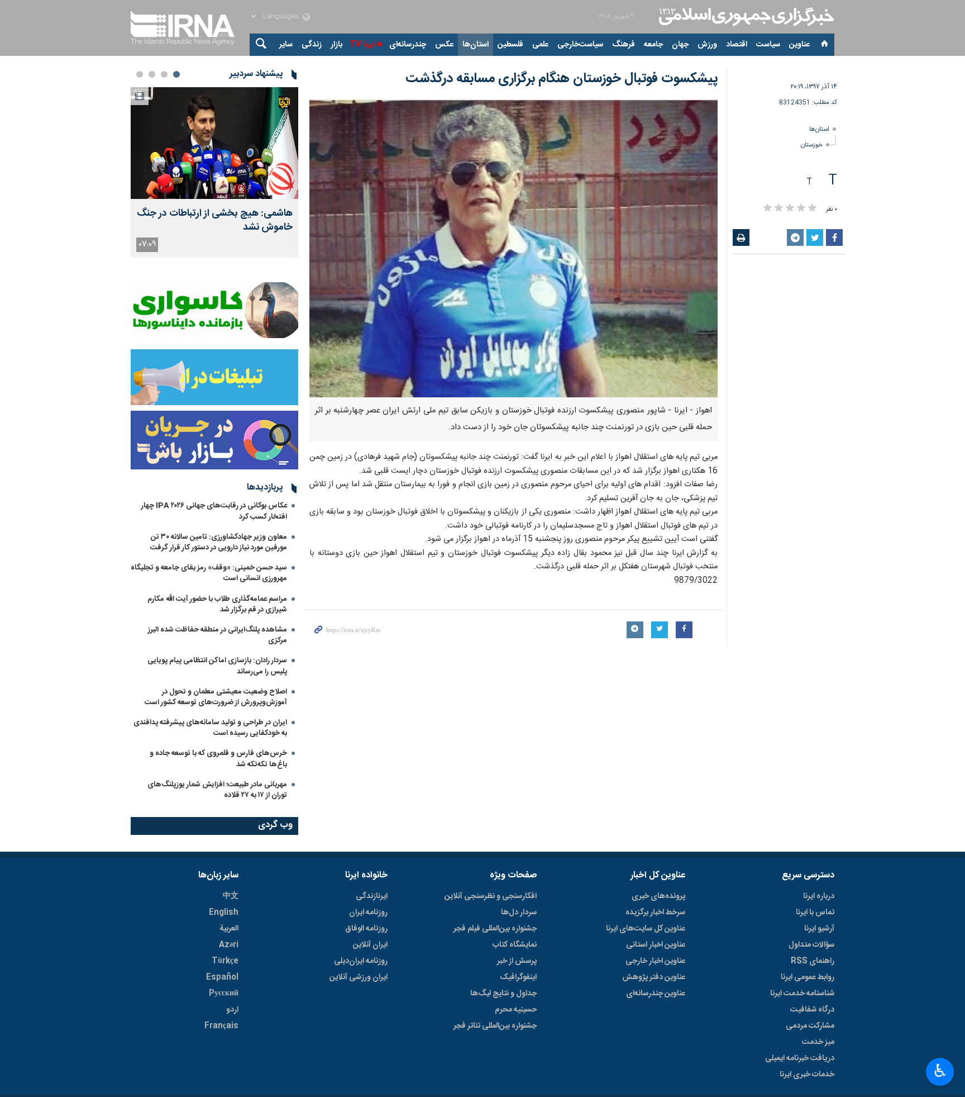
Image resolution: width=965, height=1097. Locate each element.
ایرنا (745, 17)
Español (222, 977)
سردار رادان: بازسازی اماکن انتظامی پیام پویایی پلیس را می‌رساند (217, 665)
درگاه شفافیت (812, 1010)
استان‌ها (475, 44)
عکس (444, 44)
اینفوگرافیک (518, 977)
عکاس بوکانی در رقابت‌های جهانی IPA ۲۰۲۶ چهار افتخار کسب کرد (214, 511)
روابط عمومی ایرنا (807, 977)
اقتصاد (736, 44)
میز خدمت (818, 1042)
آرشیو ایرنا (819, 928)
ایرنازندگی (372, 896)
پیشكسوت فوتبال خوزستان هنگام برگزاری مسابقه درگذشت (561, 79)
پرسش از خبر (517, 961)
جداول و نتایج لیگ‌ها (503, 993)
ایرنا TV (362, 44)
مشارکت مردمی (810, 1026)
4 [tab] (139, 74)
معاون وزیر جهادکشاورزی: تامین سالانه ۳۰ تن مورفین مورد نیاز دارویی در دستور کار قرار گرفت (218, 542)
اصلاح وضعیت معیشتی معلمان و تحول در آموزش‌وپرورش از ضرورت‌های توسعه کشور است (216, 697)
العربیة (228, 928)
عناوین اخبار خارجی (655, 961)
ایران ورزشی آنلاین (358, 977)
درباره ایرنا (818, 896)
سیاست (768, 44)
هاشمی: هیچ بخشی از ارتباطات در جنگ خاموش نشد (215, 221)
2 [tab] (164, 74)
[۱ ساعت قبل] (214, 143)
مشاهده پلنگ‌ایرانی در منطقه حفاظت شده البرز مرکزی (217, 635)
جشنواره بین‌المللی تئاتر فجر (495, 1026)
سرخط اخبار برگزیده (655, 912)
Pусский (223, 993)
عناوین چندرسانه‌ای (655, 993)
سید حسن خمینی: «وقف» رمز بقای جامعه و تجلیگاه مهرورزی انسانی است (209, 573)
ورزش (707, 44)
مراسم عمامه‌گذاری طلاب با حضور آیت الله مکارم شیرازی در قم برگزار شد (217, 604)
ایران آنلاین (370, 945)
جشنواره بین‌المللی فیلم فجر (495, 928)
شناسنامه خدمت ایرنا (802, 993)
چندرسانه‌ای (407, 44)
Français (221, 1026)
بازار (336, 44)
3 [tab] (152, 74)
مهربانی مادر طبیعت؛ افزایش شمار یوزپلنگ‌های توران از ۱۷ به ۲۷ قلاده (217, 789)
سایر (286, 44)
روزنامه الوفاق (366, 928)
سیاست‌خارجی (580, 44)
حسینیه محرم (516, 1010)
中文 (230, 896)
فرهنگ (623, 44)
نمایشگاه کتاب (515, 945)
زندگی (312, 44)
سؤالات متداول (811, 945)
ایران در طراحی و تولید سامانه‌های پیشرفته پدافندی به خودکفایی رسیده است (210, 727)
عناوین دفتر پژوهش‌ (653, 977)
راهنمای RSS (812, 961)
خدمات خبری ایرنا (807, 1074)
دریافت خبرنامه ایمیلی (799, 1058)
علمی (540, 44)
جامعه (653, 44)
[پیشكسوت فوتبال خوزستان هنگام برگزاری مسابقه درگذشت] (513, 248)
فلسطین (510, 44)
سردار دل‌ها (519, 912)
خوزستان (812, 145)
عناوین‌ (799, 44)
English (223, 912)
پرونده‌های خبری (658, 896)
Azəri (228, 945)
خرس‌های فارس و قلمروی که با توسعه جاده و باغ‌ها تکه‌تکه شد (218, 758)
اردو (232, 1010)
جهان (680, 44)
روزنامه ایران (368, 912)
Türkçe (225, 961)
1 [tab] (176, 74)
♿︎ (940, 1071)
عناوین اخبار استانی (655, 945)
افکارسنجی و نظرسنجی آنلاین (491, 896)
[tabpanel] (214, 172)
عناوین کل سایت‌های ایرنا (645, 928)
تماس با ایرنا (815, 912)
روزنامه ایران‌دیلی (361, 961)
